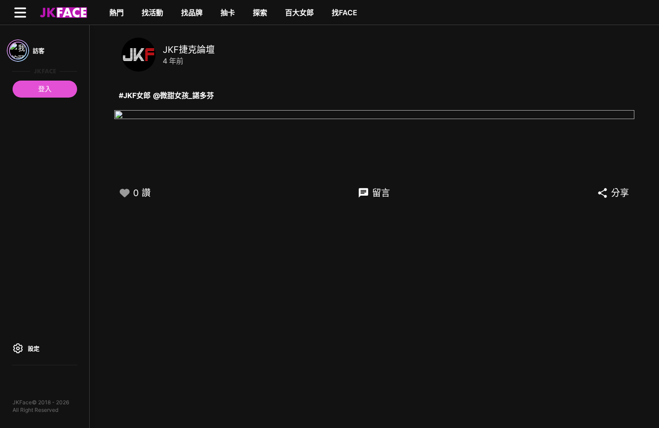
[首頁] (62, 12)
